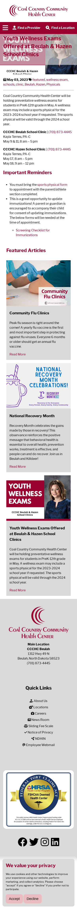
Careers (40, 713)
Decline (32, 899)
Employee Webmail (40, 745)
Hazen (40, 84)
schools (9, 84)
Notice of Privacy (40, 732)
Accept (14, 899)
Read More (17, 354)
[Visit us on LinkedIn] (55, 842)
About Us (40, 701)
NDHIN (40, 739)
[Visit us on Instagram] (45, 842)
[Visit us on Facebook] (22, 842)
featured (38, 80)
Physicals (53, 84)
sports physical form (52, 185)
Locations (40, 707)
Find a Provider (28, 28)
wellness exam (57, 80)
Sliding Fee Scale (40, 726)
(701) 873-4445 (60, 132)
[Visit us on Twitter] (34, 842)
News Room (40, 720)
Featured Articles (26, 250)
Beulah (30, 84)
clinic (19, 84)
